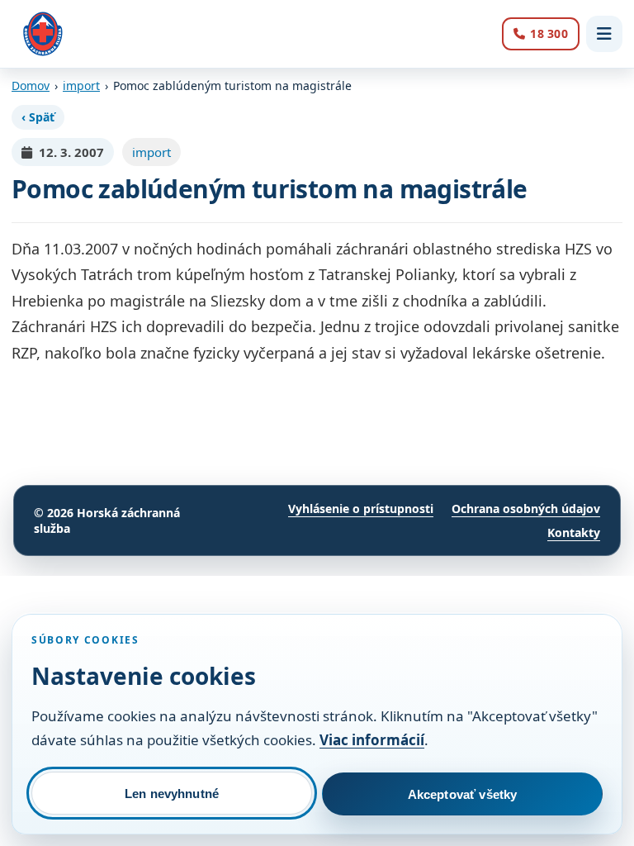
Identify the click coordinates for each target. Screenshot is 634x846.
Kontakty (573, 532)
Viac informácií (371, 739)
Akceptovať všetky (463, 794)
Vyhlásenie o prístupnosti (360, 508)
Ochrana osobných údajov (526, 508)
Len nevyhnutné (172, 794)
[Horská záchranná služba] (43, 34)
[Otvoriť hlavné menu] (604, 34)
